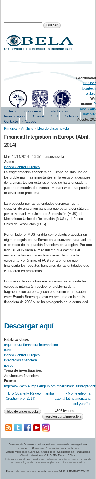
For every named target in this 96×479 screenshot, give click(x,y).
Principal (10, 128)
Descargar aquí (28, 326)
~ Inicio (11, 111)
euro (7, 350)
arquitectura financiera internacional (31, 345)
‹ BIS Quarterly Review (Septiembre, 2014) (23, 396)
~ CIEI (53, 116)
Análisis (27, 128)
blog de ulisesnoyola (53, 128)
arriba (47, 393)
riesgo (8, 365)
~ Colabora (70, 116)
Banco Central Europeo (22, 167)
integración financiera (20, 360)
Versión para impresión (63, 416)
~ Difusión (36, 116)
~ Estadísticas (56, 111)
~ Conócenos (31, 111)
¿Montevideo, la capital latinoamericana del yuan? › (72, 398)
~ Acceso (29, 122)
